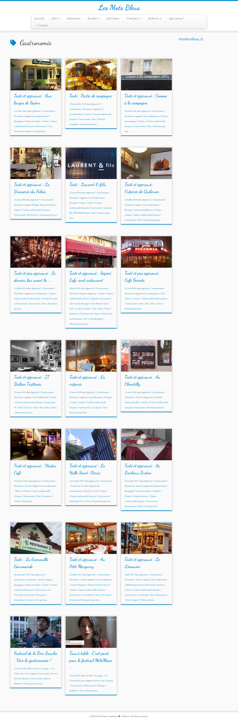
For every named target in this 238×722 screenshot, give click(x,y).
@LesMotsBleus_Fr (191, 39)
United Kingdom (95, 318)
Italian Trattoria (25, 407)
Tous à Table (85, 690)
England (94, 298)
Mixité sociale (90, 685)
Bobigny (35, 204)
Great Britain (96, 303)
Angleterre (92, 293)
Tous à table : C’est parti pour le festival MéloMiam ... (90, 660)
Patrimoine (19, 116)
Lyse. (43, 131)
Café (96, 490)
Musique (101, 685)
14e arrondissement (150, 204)
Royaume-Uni (87, 313)
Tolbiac (143, 599)
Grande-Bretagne (81, 303)
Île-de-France (32, 214)
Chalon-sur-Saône (33, 121)
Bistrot (18, 490)
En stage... (45, 668)
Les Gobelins (88, 594)
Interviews (73, 18)
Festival (109, 680)
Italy (71, 308)
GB (71, 303)
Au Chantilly (156, 397)
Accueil (39, 18)
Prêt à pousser (29, 683)
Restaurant (19, 131)
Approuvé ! (37, 110)
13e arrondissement (150, 116)
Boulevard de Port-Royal (99, 584)
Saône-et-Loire (31, 131)
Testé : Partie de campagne (90, 96)
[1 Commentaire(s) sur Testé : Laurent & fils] (114, 156)
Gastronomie (49, 110)
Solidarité (73, 690)
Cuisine (45, 121)
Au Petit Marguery (79, 584)
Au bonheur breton (158, 485)
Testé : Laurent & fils (87, 184)
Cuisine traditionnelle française (35, 209)
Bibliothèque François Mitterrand (140, 584)
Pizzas (107, 308)
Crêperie (157, 490)
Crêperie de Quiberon (143, 209)
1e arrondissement (40, 293)
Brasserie (88, 490)
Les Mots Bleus (119, 7)
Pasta (94, 308)
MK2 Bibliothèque (81, 212)
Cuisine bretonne (140, 496)
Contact (42, 25)
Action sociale (43, 673)
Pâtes (100, 308)
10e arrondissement (150, 293)
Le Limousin (143, 594)
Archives (154, 18)
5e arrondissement (95, 397)
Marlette (18, 683)
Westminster (75, 323)
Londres (87, 308)
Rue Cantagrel (132, 599)
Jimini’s (47, 678)
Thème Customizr (141, 716)
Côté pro (133, 18)
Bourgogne (19, 121)
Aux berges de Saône (40, 116)
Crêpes (82, 202)
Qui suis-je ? (176, 18)
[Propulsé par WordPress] (119, 715)
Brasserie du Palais (48, 204)
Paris (94, 119)
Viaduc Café (19, 501)
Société (92, 18)
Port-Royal (106, 594)
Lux (50, 126)
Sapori (98, 313)
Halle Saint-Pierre (77, 501)
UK (85, 318)
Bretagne (73, 202)
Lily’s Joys (113, 18)
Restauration (98, 501)
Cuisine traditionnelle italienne (154, 298)
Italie (105, 303)
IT (15, 407)
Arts (55, 18)
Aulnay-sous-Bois (132, 402)
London (78, 308)
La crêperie (97, 407)
